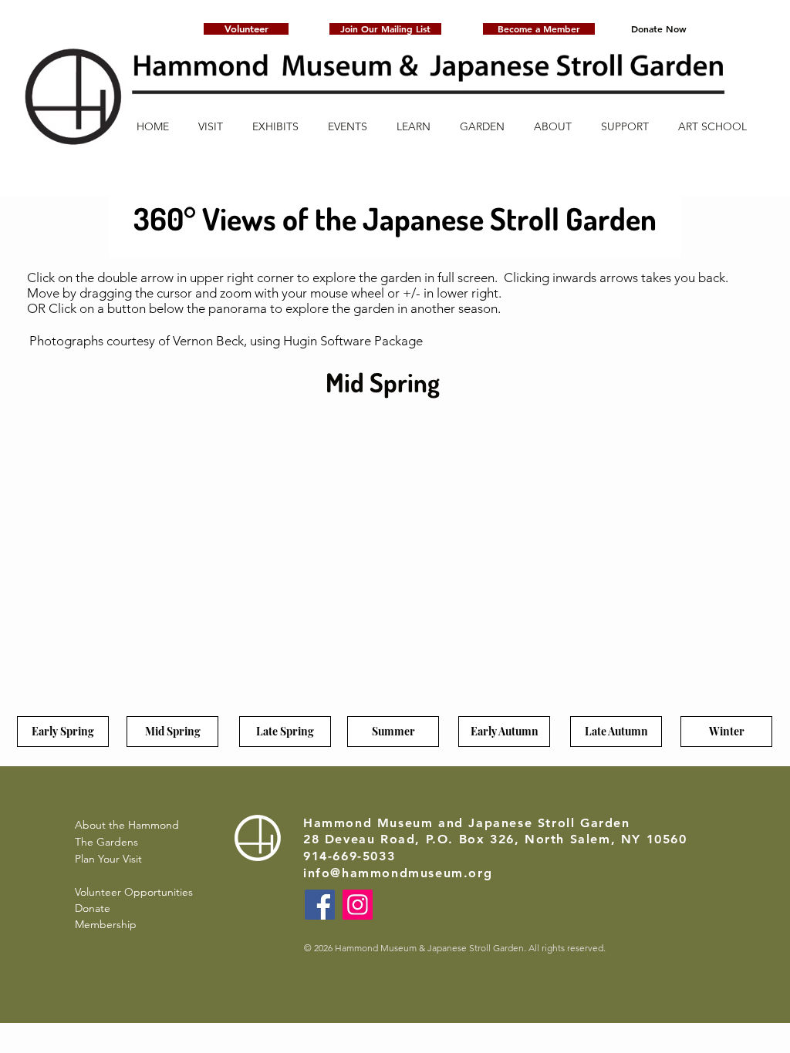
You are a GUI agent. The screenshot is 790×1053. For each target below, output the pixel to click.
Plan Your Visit (108, 859)
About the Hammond (127, 825)
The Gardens (106, 842)
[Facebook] (320, 905)
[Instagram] (358, 905)
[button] (385, 29)
